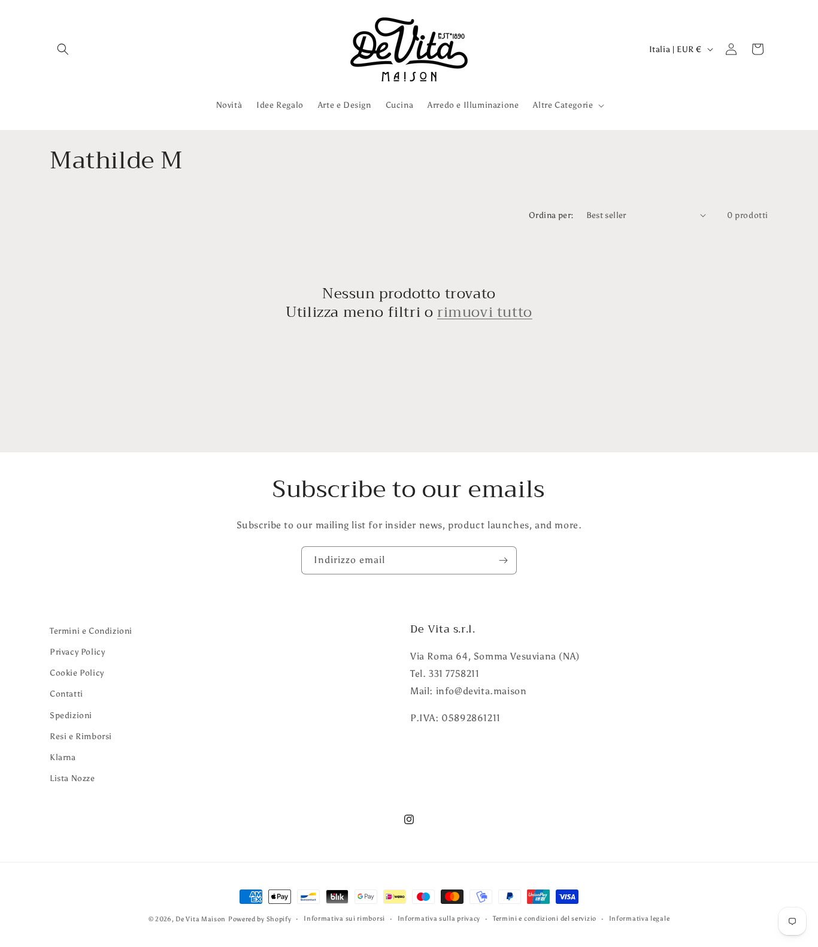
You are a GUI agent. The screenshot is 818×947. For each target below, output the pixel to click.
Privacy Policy (77, 652)
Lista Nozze (72, 778)
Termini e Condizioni (91, 631)
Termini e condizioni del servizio (544, 918)
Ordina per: (551, 215)
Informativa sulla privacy (439, 918)
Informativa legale (639, 918)
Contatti (66, 694)
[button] (63, 49)
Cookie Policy (77, 673)
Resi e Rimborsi (81, 736)
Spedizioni (71, 715)
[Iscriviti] (503, 560)
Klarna (63, 757)
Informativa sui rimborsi (344, 918)
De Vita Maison (200, 919)
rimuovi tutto (484, 312)
